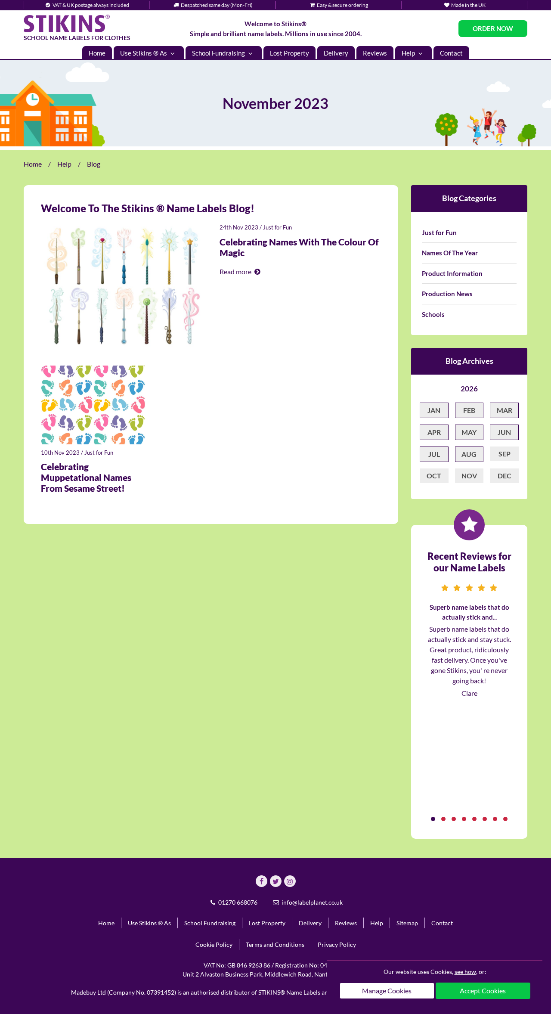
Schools (433, 314)
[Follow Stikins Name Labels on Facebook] (261, 881)
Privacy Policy (337, 944)
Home (97, 53)
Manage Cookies (387, 990)
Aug (469, 454)
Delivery (336, 53)
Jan (433, 410)
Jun (504, 432)
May (469, 432)
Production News (447, 294)
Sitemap (407, 923)
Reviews (375, 53)
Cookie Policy (213, 944)
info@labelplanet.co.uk (311, 902)
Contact (451, 53)
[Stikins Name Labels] (67, 23)
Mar (504, 410)
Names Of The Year (450, 253)
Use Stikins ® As (144, 53)
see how (465, 971)
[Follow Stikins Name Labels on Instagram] (290, 881)
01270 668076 (237, 902)
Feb (469, 410)
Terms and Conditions (275, 944)
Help (409, 53)
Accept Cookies (483, 990)
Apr (434, 432)
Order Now (493, 28)
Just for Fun (277, 227)
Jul (434, 454)
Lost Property (289, 53)
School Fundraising (219, 53)
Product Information (452, 273)
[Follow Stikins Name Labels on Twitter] (276, 881)
